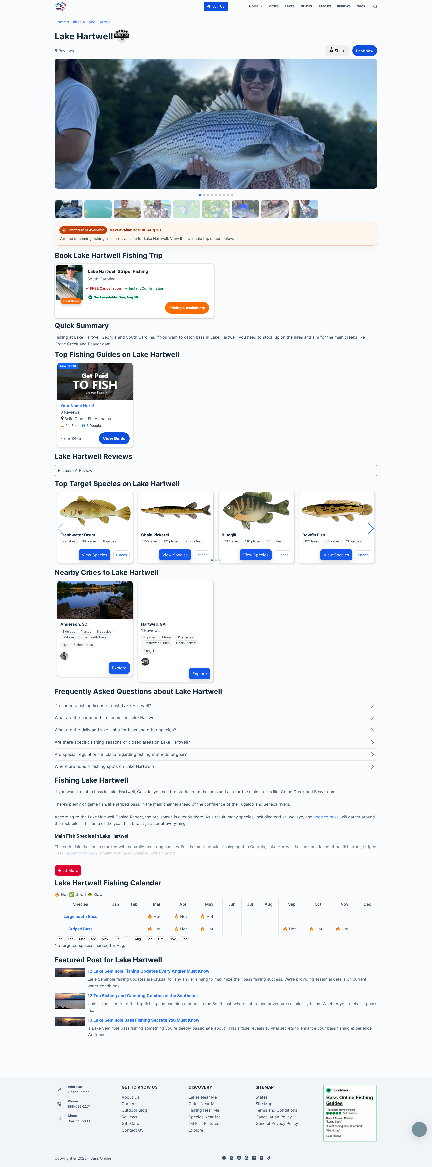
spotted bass (326, 816)
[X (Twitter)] (232, 1158)
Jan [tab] (59, 939)
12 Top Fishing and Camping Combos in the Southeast (143, 995)
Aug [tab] (138, 939)
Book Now (365, 51)
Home (253, 6)
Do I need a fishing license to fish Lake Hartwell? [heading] (103, 705)
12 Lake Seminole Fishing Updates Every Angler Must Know (149, 971)
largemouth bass (81, 853)
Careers (129, 1103)
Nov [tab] (173, 939)
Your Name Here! (77, 405)
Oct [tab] (161, 939)
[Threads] (246, 1158)
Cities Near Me (203, 1103)
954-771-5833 (79, 1121)
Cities (274, 6)
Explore (119, 667)
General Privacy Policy (277, 1123)
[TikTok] (269, 1158)
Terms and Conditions (276, 1110)
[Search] (375, 6)
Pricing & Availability (187, 308)
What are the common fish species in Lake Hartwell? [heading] (107, 717)
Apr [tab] (93, 939)
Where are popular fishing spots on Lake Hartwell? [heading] (105, 766)
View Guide (114, 438)
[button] (371, 128)
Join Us (218, 6)
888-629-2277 (79, 1106)
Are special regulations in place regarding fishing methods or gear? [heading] (121, 754)
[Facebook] (224, 1158)
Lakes (290, 6)
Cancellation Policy (274, 1116)
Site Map (264, 1103)
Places (121, 555)
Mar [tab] (82, 939)
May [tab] (105, 939)
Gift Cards (132, 1123)
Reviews (344, 6)
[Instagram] (239, 1158)
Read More (68, 870)
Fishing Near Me (204, 1110)
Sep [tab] (149, 939)
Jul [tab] (127, 939)
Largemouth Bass (81, 916)
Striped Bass (80, 928)
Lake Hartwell (99, 21)
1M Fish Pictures (204, 1123)
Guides (306, 6)
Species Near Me (205, 1116)
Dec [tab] (184, 939)
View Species (94, 554)
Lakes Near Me (203, 1097)
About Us (131, 1097)
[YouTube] (262, 1158)
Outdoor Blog (134, 1110)
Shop (361, 6)
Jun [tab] (116, 939)
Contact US (133, 1130)
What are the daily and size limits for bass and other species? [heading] (115, 729)
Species (324, 6)
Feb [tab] (71, 939)
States (262, 1097)
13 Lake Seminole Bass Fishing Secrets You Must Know (144, 1020)
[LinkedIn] (254, 1158)
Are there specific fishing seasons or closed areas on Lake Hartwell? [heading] (122, 742)
